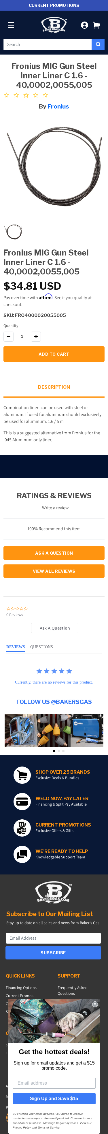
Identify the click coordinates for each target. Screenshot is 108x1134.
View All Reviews (54, 571)
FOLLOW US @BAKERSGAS (54, 701)
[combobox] (47, 44)
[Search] (98, 44)
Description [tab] (54, 387)
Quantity (10, 325)
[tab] (55, 628)
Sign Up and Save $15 (54, 1098)
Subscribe (53, 952)
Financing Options (21, 987)
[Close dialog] (95, 1004)
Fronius (58, 106)
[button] (96, 25)
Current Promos (19, 995)
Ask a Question (54, 553)
